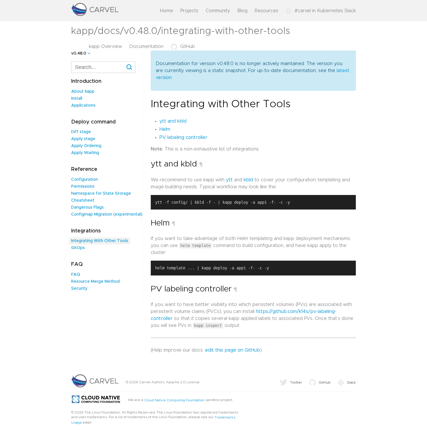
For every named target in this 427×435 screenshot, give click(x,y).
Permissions (82, 187)
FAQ (75, 275)
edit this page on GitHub (232, 350)
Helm (164, 129)
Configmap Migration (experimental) (106, 214)
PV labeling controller (183, 137)
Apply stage (83, 139)
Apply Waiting (85, 153)
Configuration (84, 180)
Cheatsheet (82, 200)
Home (166, 10)
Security (79, 289)
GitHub (187, 46)
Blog (242, 10)
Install (76, 98)
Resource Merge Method (95, 282)
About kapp (82, 91)
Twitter (296, 382)
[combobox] (103, 67)
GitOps (78, 248)
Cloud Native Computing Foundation (174, 400)
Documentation (146, 46)
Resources (266, 10)
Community (218, 10)
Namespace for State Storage (101, 193)
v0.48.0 (78, 53)
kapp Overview (105, 46)
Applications (83, 105)
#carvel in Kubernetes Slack (325, 10)
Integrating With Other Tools (99, 241)
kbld (248, 180)
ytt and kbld (172, 121)
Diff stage (81, 132)
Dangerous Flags (87, 207)
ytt (229, 180)
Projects (189, 10)
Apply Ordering (86, 146)
